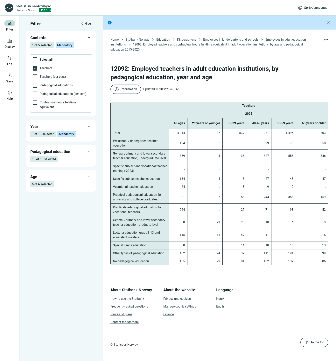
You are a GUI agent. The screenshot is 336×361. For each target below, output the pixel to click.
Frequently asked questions (129, 306)
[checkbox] (61, 59)
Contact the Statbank (124, 322)
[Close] (328, 22)
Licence (168, 314)
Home (114, 39)
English (221, 306)
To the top (317, 342)
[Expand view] (326, 39)
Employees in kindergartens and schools (230, 39)
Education (163, 39)
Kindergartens (186, 39)
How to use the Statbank (127, 299)
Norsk (220, 299)
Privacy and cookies (177, 299)
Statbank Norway (137, 39)
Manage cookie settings (179, 306)
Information (129, 89)
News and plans (121, 314)
